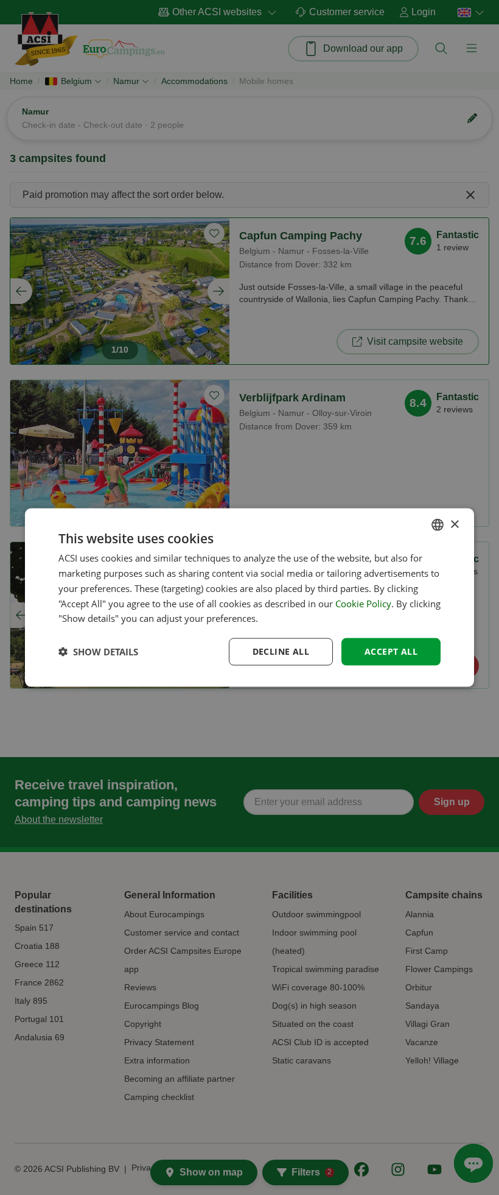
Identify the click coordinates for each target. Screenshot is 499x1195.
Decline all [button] (281, 651)
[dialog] (249, 598)
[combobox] (437, 525)
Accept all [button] (391, 651)
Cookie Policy (363, 603)
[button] (98, 651)
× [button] (454, 524)
